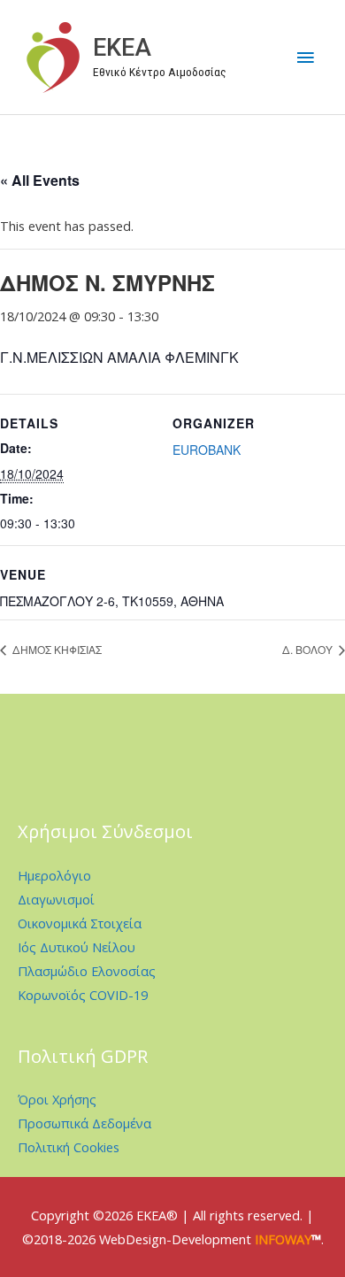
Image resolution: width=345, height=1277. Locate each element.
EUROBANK (206, 449)
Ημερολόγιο (54, 875)
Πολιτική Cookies (68, 1147)
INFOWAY (283, 1239)
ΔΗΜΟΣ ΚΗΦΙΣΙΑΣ (56, 649)
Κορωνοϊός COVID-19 (83, 995)
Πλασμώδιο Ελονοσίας (87, 971)
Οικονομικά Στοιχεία (80, 923)
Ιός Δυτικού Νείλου (76, 947)
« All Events (40, 180)
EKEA (122, 48)
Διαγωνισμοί (56, 899)
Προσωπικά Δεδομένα (84, 1123)
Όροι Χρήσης (57, 1099)
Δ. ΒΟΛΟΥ (308, 649)
